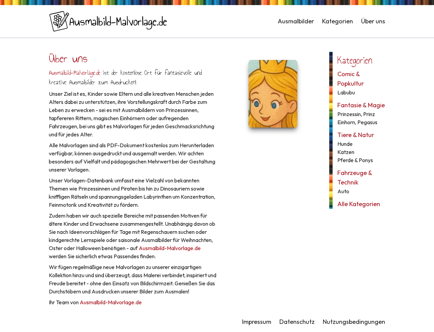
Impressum (256, 322)
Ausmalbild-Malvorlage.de (74, 73)
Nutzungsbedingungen (354, 322)
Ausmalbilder (296, 21)
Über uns (373, 21)
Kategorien (337, 21)
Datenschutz (297, 322)
